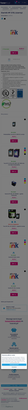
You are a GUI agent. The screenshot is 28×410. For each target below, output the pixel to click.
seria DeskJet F (6, 8)
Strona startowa (4, 7)
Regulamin (20, 389)
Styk (15, 389)
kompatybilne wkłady (13, 321)
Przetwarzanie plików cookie (14, 362)
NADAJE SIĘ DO (16, 59)
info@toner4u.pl (23, 398)
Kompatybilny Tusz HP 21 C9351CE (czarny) (14, 134)
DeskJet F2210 (23, 8)
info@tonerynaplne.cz (11, 309)
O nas (11, 389)
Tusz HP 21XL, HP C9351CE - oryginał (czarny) (14, 226)
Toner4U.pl (3, 399)
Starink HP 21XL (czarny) (14, 288)
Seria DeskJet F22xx (14, 8)
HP (9, 7)
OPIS (9, 59)
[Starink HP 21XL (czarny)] (14, 32)
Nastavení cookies (5, 402)
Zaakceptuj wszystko (14, 364)
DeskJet (24, 7)
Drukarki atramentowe (16, 7)
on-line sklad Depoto (15, 401)
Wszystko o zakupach (14, 390)
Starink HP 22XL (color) (14, 257)
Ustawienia (14, 367)
